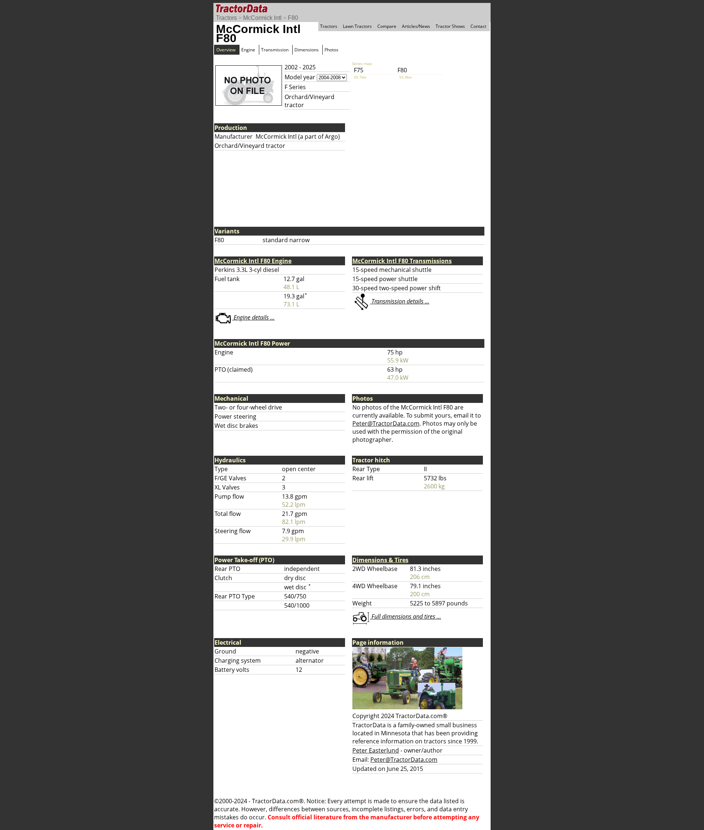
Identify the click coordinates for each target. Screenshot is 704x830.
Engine (248, 50)
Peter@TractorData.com (385, 423)
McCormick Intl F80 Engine (253, 261)
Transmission (275, 50)
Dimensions (306, 50)
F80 (293, 18)
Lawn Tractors (357, 26)
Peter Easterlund (375, 750)
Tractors (226, 18)
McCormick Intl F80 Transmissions (402, 261)
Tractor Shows (450, 26)
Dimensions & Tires (380, 560)
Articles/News (416, 26)
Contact (478, 26)
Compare (386, 26)
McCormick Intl (262, 18)
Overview (225, 50)
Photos (331, 50)
